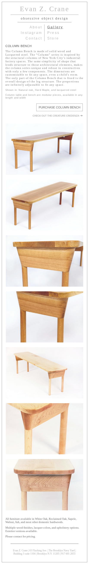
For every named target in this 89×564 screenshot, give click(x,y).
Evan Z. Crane (44, 8)
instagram (31, 33)
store (53, 38)
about (36, 27)
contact (33, 38)
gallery (55, 27)
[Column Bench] (44, 149)
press (53, 33)
